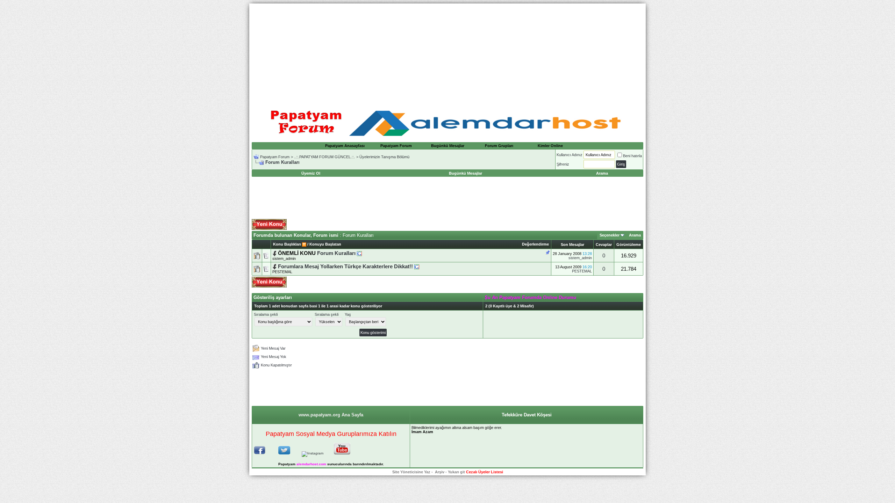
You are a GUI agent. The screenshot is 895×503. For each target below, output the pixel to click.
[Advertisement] (447, 52)
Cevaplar (604, 244)
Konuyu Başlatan (325, 244)
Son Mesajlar (572, 244)
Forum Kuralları (336, 253)
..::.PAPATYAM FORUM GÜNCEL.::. (324, 157)
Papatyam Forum (396, 146)
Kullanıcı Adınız (569, 155)
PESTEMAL (282, 272)
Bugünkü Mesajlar (447, 146)
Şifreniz (563, 164)
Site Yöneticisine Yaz (411, 472)
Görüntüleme (628, 244)
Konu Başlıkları (287, 244)
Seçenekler (610, 235)
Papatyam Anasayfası (345, 146)
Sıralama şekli (266, 314)
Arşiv (439, 472)
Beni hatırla (632, 156)
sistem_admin (580, 258)
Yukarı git (456, 472)
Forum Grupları (499, 146)
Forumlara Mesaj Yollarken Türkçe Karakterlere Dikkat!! (345, 266)
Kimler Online (550, 146)
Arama (635, 235)
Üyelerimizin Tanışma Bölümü (384, 157)
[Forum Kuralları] (359, 253)
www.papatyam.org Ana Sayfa (331, 414)
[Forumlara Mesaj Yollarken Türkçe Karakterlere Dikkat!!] (416, 266)
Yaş (348, 314)
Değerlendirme (535, 244)
